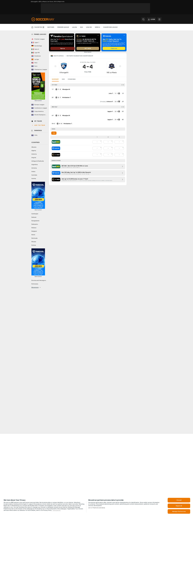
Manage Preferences (179, 511)
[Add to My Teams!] (55, 66)
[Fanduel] (56, 148)
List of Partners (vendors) (96, 508)
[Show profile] (64, 66)
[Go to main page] (46, 19)
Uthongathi (63, 72)
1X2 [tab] (54, 133)
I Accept (179, 500)
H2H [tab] (63, 79)
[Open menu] (159, 19)
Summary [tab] (55, 79)
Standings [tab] (71, 79)
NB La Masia (111, 72)
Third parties (56, 510)
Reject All (179, 506)
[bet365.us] (56, 142)
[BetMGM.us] (56, 155)
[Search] (143, 19)
